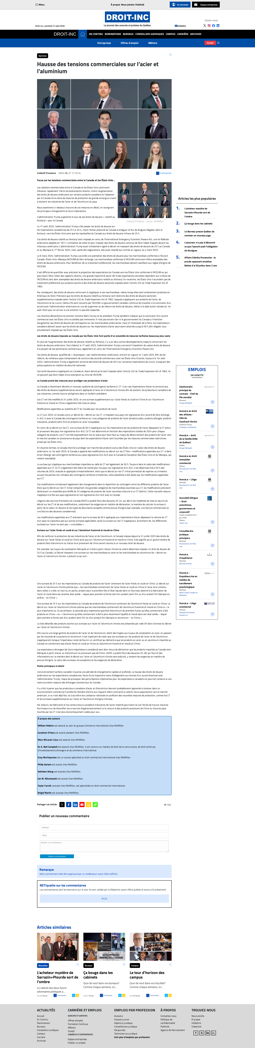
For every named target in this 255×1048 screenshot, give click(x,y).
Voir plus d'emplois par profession (132, 1037)
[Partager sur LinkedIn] (75, 804)
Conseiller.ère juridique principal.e (186, 534)
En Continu (96, 34)
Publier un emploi (76, 1042)
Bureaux (128, 34)
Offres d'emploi (130, 43)
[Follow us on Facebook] (213, 25)
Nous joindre (127, 4)
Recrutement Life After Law (187, 470)
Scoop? (210, 42)
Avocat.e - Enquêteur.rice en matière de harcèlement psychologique (188, 580)
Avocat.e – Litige (188, 479)
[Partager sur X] (62, 804)
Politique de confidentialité (168, 1021)
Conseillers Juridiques (149, 34)
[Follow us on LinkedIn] (218, 25)
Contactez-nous (168, 1016)
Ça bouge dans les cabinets (198, 223)
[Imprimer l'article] (77, 995)
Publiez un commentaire (57, 856)
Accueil (40, 1016)
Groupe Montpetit (185, 403)
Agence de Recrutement (173, 1030)
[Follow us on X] (204, 25)
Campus (170, 34)
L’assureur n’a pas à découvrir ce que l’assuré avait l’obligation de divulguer (201, 246)
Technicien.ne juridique (125, 1033)
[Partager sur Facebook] (68, 804)
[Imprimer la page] (88, 804)
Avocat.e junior (121, 1019)
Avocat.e (118, 1016)
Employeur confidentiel (187, 427)
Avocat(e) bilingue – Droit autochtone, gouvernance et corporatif (188, 505)
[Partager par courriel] (82, 804)
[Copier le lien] (95, 804)
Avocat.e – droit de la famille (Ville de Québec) (188, 438)
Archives (195, 34)
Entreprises (104, 43)
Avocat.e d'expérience (185, 556)
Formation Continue (78, 1024)
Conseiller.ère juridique (125, 1026)
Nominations (113, 34)
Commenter (61, 995)
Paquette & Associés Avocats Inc (187, 613)
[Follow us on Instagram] (209, 25)
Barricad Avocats (185, 563)
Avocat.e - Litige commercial (187, 605)
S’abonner (197, 1026)
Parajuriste (119, 1030)
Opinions (43, 55)
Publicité (139, 4)
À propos (115, 4)
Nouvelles (43, 965)
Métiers (152, 43)
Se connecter (182, 4)
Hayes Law (183, 522)
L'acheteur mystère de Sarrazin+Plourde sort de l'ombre (197, 212)
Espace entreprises (209, 4)
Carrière (182, 34)
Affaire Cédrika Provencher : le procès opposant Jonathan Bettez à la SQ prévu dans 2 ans (200, 261)
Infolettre (181, 25)
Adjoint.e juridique (123, 1023)
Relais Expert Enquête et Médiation (188, 594)
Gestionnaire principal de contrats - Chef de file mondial (188, 392)
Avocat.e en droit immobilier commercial (188, 459)
